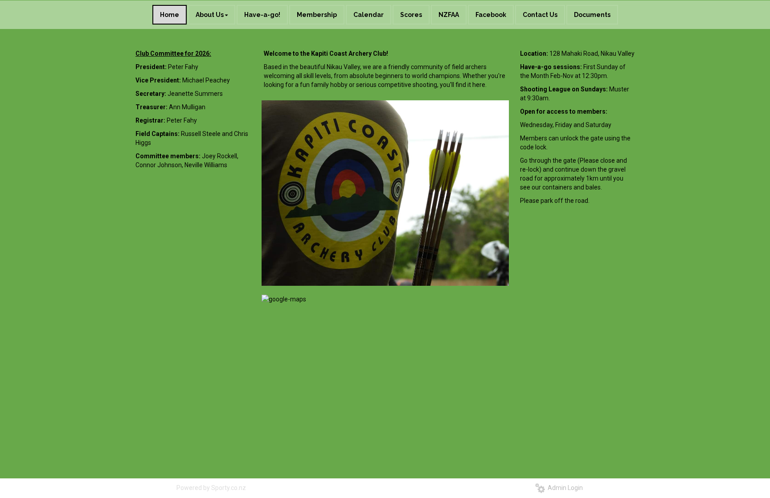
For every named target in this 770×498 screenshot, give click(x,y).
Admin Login (564, 487)
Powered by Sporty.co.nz (211, 487)
